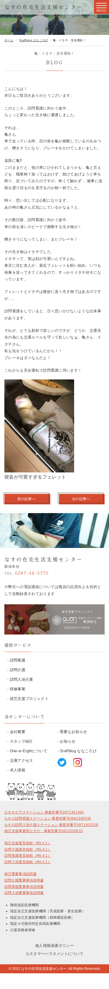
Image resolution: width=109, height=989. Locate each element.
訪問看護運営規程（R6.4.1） (27, 856)
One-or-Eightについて (29, 751)
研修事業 (17, 689)
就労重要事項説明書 (20, 874)
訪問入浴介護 (21, 679)
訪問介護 (17, 670)
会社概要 (17, 732)
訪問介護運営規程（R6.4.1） (27, 850)
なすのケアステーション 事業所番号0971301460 (44, 812)
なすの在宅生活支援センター (43, 7)
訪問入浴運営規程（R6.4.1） (27, 862)
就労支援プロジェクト (29, 698)
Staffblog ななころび (78, 751)
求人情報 (17, 770)
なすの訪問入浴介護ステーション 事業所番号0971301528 (51, 825)
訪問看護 (17, 660)
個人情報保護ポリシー (54, 945)
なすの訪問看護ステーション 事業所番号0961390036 (47, 818)
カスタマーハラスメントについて (55, 954)
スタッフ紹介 (21, 741)
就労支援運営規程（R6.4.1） (27, 843)
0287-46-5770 (26, 573)
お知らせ (67, 741)
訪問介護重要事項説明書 (24, 880)
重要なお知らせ (73, 732)
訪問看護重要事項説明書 (24, 887)
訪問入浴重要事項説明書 (24, 893)
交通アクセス (21, 760)
